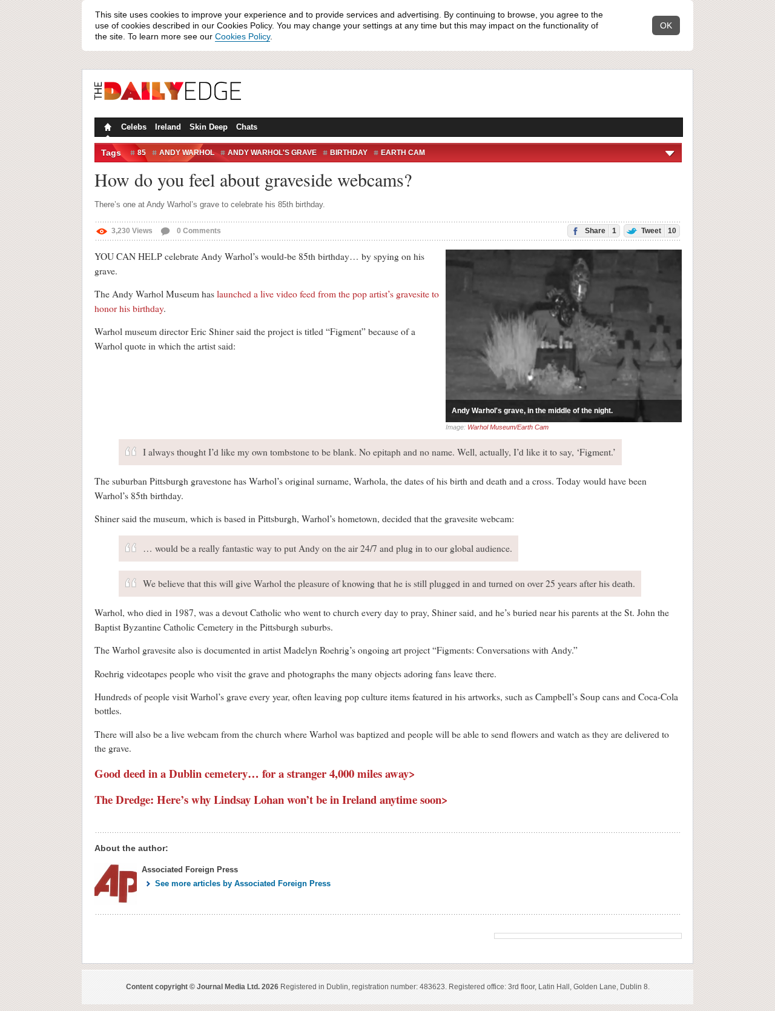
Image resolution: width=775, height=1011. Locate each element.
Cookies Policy (242, 36)
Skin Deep (209, 126)
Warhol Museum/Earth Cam (508, 427)
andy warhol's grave (272, 152)
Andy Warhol (186, 152)
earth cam (403, 152)
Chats (246, 126)
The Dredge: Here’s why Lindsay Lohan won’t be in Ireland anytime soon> (271, 799)
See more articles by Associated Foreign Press (243, 883)
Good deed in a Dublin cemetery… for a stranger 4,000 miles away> (254, 773)
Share (599, 231)
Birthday (349, 152)
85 (141, 152)
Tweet (657, 231)
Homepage (107, 128)
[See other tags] (670, 153)
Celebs (134, 126)
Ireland (168, 126)
